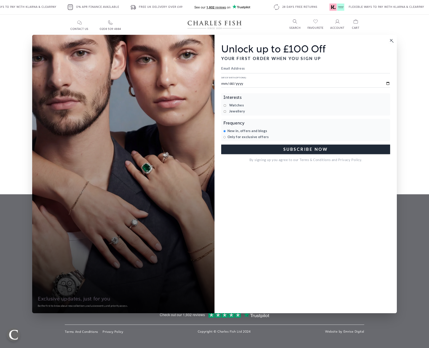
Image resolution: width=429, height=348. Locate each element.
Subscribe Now (305, 149)
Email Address (233, 68)
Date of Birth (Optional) (233, 78)
